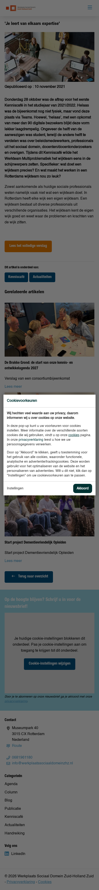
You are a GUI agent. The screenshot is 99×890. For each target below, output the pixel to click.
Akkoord (83, 488)
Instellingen (15, 488)
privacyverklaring (31, 439)
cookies (73, 435)
